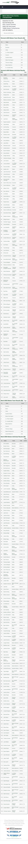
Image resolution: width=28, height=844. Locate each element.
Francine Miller (7, 166)
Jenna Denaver (7, 174)
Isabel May (6, 83)
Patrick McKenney (6, 660)
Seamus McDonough (6, 460)
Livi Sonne (6, 193)
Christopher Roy (7, 784)
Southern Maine (9, 57)
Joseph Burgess (7, 710)
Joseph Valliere (7, 665)
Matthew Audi (6, 645)
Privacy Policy (7, 820)
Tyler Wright (6, 671)
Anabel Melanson (7, 237)
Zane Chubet (6, 730)
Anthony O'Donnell (6, 607)
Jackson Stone (7, 648)
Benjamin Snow (7, 790)
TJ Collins (6, 628)
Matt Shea (6, 651)
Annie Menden (7, 204)
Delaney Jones (7, 134)
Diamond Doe (6, 714)
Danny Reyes (6, 496)
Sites (12, 822)
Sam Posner (6, 559)
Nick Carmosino (7, 680)
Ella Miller (6, 341)
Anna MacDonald (7, 259)
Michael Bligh (6, 533)
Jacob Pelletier (7, 502)
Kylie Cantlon (6, 352)
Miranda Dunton (7, 145)
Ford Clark (6, 541)
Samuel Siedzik (7, 787)
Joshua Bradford (7, 689)
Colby (7, 50)
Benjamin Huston (7, 473)
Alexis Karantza (7, 271)
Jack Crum (6, 512)
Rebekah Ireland (7, 317)
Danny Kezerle (7, 804)
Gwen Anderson (7, 185)
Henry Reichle (6, 530)
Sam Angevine (7, 465)
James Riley (6, 536)
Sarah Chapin (6, 331)
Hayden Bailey (6, 470)
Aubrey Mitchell (7, 327)
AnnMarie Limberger (6, 231)
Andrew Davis (6, 700)
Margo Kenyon (7, 219)
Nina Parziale (6, 89)
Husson (7, 55)
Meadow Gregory (7, 176)
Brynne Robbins (7, 150)
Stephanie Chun (7, 86)
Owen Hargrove (7, 704)
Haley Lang (6, 376)
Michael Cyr (6, 544)
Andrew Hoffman (7, 612)
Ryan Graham (6, 625)
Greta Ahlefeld (6, 224)
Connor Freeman (7, 598)
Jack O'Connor (7, 639)
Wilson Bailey (6, 601)
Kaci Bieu (5, 291)
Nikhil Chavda (6, 499)
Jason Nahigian (7, 564)
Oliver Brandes (7, 483)
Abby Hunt (6, 297)
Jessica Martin (7, 163)
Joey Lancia (6, 654)
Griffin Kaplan (6, 707)
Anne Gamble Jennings (6, 180)
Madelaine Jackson (6, 335)
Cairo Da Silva (6, 622)
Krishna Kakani (7, 567)
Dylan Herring (6, 591)
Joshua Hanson (7, 770)
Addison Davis (7, 578)
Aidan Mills (6, 698)
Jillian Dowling (7, 277)
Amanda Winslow (7, 255)
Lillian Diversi (6, 362)
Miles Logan (6, 572)
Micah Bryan (6, 748)
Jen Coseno (6, 160)
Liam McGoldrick (7, 614)
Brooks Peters (6, 446)
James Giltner (6, 633)
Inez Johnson (6, 191)
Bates (7, 44)
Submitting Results (18, 822)
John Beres (6, 717)
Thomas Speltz (7, 562)
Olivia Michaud (7, 307)
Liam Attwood (6, 754)
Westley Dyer (6, 677)
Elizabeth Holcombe (6, 78)
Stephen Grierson (7, 583)
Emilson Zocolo (7, 745)
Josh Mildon (6, 741)
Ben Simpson (6, 777)
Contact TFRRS (7, 823)
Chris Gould (6, 485)
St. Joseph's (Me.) (9, 67)
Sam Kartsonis (7, 451)
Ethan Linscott (7, 594)
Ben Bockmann (7, 468)
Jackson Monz (7, 515)
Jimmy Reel (6, 547)
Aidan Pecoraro (7, 663)
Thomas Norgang (7, 636)
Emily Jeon (6, 252)
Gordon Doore (6, 478)
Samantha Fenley (7, 212)
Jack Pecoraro (7, 523)
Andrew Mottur (7, 480)
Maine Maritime (9, 65)
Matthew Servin (7, 463)
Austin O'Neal (6, 686)
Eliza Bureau (6, 313)
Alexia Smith (6, 386)
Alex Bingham (6, 732)
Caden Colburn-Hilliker (7, 774)
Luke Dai (5, 586)
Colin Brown (6, 797)
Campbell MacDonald (6, 575)
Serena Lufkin (6, 348)
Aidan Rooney (6, 494)
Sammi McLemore (7, 182)
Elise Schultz (6, 338)
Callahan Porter (7, 475)
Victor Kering (6, 453)
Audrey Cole (6, 169)
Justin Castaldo (7, 488)
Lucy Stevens (6, 234)
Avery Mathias (6, 140)
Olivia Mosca (6, 115)
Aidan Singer (6, 694)
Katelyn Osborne (7, 216)
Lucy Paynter (6, 250)
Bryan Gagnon (6, 751)
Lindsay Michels (7, 207)
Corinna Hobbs (7, 241)
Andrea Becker (7, 148)
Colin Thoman (6, 520)
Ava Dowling (6, 127)
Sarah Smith (6, 358)
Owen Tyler (6, 768)
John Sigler (6, 735)
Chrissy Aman (6, 81)
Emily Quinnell (6, 284)
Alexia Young (6, 320)
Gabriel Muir (6, 723)
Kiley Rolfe (6, 294)
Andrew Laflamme (6, 554)
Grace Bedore (6, 153)
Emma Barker (6, 129)
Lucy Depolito (6, 227)
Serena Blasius (7, 196)
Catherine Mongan (7, 158)
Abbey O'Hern (6, 188)
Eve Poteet (6, 244)
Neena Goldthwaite (8, 209)
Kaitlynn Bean (6, 393)
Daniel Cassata (7, 505)
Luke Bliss (6, 550)
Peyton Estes (6, 201)
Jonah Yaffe (6, 580)
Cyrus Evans (6, 589)
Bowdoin (7, 47)
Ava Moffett (6, 324)
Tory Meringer (6, 247)
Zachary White (7, 765)
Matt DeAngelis (7, 518)
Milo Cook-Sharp (7, 300)
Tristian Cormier (7, 738)
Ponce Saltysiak (7, 507)
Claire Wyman (6, 112)
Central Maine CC (15, 284)
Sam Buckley (6, 609)
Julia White (6, 143)
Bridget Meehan (7, 155)
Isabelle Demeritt (7, 97)
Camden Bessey (7, 668)
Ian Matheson (6, 603)
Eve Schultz (6, 379)
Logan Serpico (7, 674)
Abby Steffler (6, 104)
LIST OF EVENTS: (8, 30)
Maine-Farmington (9, 60)
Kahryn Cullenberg (7, 92)
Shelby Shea (6, 365)
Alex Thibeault (6, 720)
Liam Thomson (7, 569)
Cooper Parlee (6, 642)
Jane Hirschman (7, 171)
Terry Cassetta (7, 345)
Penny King (6, 107)
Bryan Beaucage (7, 800)
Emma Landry (6, 310)
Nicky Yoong (6, 617)
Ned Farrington (7, 448)
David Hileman (7, 557)
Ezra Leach (6, 761)
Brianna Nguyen (7, 304)
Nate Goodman (7, 619)
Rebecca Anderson (7, 99)
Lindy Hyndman (7, 383)
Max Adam (6, 525)
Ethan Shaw (6, 727)
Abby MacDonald (7, 287)
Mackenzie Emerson (6, 281)
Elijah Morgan (6, 780)
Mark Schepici (6, 793)
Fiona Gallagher (7, 262)
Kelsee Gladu (6, 137)
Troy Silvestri (6, 456)
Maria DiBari (6, 132)
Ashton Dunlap (7, 510)
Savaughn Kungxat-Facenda (7, 268)
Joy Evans (6, 118)
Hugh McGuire (7, 657)
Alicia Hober (6, 198)
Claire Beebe (6, 124)
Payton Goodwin (7, 122)
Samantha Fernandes (6, 373)
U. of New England (9, 52)
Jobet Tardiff (6, 758)
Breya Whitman (7, 355)
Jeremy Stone (6, 692)
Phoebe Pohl (6, 94)
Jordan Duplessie (7, 528)
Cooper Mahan (7, 807)
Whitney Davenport (7, 274)
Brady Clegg (6, 539)
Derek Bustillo (6, 683)
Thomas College (9, 62)
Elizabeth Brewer (7, 369)
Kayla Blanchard (7, 390)
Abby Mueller (6, 102)
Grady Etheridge (7, 630)
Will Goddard (6, 443)
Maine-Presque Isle (15, 216)
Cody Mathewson (7, 491)
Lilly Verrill (6, 397)
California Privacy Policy (17, 820)
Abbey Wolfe (6, 110)
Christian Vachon (7, 811)
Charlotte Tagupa (7, 221)
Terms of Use (7, 822)
